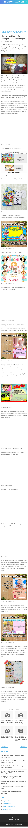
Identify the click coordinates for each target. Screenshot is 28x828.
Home (2, 31)
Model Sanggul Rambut (9, 806)
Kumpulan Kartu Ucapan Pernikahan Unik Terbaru (7, 736)
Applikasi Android (7, 801)
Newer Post (4, 746)
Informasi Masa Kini (14, 2)
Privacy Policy (12, 817)
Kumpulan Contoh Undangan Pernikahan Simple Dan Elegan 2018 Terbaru (21, 738)
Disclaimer (21, 817)
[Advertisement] (14, 19)
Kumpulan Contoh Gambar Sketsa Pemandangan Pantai (20, 722)
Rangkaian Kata (7, 809)
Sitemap (11, 819)
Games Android (7, 803)
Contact (17, 819)
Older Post (23, 746)
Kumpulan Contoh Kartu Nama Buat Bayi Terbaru (7, 721)
